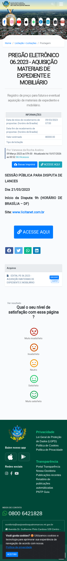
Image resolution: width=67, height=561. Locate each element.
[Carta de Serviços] (55, 22)
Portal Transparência (48, 466)
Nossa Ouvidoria (45, 470)
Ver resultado (14, 303)
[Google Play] (24, 457)
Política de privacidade (19, 547)
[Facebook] (4, 22)
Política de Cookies (47, 445)
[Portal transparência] (41, 22)
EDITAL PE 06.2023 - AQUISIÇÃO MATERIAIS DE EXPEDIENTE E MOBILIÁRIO (20, 279)
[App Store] (10, 457)
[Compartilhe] (9, 251)
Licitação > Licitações (25, 43)
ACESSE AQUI (51, 164)
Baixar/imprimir (26, 164)
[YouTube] (19, 22)
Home (8, 43)
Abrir (55, 281)
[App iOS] (26, 22)
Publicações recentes (48, 475)
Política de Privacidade (49, 449)
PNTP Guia (42, 492)
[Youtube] (17, 474)
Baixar (54, 277)
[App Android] (34, 22)
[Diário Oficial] (62, 22)
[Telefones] (48, 22)
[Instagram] (12, 22)
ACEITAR (12, 554)
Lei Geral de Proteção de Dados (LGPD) (48, 439)
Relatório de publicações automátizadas (44, 483)
